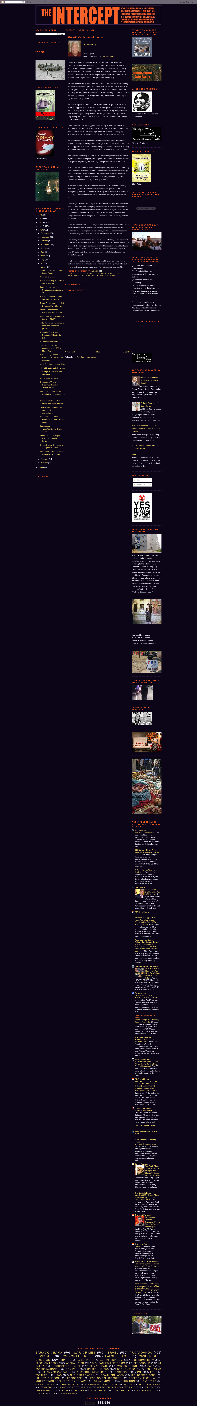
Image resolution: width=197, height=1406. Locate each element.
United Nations (98, 1369)
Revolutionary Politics (145, 1126)
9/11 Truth (80, 273)
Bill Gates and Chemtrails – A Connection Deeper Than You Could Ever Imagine (152, 1222)
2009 (40, 467)
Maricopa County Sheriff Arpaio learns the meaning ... (52, 394)
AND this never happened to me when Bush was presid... (52, 326)
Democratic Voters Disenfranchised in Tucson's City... (49, 385)
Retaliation (98, 1390)
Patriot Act (119, 273)
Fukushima (154, 1369)
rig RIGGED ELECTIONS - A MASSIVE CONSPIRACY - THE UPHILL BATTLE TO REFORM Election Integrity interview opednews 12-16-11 (146, 1086)
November (45, 237)
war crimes (109, 275)
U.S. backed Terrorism (108, 1363)
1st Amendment (103, 1381)
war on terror (128, 1366)
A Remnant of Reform (49, 342)
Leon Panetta (120, 1390)
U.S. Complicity (143, 1360)
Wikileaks (150, 1387)
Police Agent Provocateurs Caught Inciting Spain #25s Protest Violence (145, 922)
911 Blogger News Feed (145, 850)
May (43, 259)
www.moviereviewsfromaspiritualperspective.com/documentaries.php (147, 1286)
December (45, 233)
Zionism (42, 1356)
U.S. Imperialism (111, 1360)
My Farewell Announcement (146, 1144)
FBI (152, 1372)
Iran (64, 1360)
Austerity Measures (91, 1372)
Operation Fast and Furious (101, 1384)
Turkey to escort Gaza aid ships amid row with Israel (150, 380)
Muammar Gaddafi (55, 1372)
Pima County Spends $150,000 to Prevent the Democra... (51, 357)
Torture (99, 275)
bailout (134, 1387)
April (43, 263)
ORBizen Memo (142, 1079)
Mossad (128, 1384)
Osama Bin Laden (104, 273)
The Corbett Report (143, 1193)
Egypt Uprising (81, 1387)
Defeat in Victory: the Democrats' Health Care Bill (51, 335)
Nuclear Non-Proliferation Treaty (61, 1381)
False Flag (91, 273)
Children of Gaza (47, 277)
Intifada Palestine (143, 1037)
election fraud (47, 1363)
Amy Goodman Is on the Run (52, 364)
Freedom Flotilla (142, 1378)
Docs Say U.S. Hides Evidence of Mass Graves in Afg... (52, 419)
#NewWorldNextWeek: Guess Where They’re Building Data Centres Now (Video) (146, 1064)
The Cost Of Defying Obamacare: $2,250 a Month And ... (50, 348)
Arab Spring (149, 1381)
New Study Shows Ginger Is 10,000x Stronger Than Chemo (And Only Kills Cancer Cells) (152, 1170)
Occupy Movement (150, 1384)
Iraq (59, 1375)
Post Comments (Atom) (86, 357)
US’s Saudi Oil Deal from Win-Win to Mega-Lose (152, 892)
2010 (40, 230)
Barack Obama (49, 1352)
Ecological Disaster (105, 1378)
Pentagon (47, 1387)
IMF (139, 1372)
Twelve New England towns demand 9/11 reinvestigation (51, 410)
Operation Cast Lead (110, 1387)
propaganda (140, 1352)
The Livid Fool (141, 1244)
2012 (40, 222)
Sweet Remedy (141, 1164)
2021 (40, 215)
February (45, 459)
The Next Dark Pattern (144, 1110)
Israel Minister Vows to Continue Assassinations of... (51, 290)
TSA (53, 1393)
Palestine (83, 1360)
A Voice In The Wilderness (147, 870)
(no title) (133, 454)
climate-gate (99, 1366)
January (44, 463)
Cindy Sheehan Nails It (50, 378)
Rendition (128, 1381)
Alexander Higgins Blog (146, 918)
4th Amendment (45, 1384)
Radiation (122, 1372)
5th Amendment (146, 1390)
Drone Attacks (127, 1369)
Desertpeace (140, 993)
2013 (40, 218)
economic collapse (67, 1366)
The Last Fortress (143, 1215)
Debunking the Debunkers (147, 966)
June (43, 256)
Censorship (141, 1363)
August (44, 248)
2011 (40, 226)
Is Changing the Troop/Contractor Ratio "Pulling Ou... (51, 429)
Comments (140, 485)
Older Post (127, 352)
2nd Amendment (45, 1390)
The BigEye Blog (89, 44)
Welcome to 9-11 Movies (145, 832)
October (44, 241)
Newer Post (70, 352)
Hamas (62, 1387)
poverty (41, 1393)
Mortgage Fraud (69, 1393)
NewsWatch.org (108, 56)
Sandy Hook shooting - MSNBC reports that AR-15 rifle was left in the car (145, 428)
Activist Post (140, 887)
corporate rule (77, 1356)
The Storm (139, 872)
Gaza (150, 1366)
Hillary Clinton (47, 1378)
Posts (137, 480)
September (46, 244)
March (44, 267)
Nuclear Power (81, 1375)
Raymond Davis (69, 1384)
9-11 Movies (140, 830)
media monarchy (142, 1059)
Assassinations (46, 1369)
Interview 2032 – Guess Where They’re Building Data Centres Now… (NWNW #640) (147, 1197)
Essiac (138, 1246)
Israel (112, 1352)
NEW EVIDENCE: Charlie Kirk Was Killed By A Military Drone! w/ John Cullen (152, 973)
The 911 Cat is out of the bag (52, 368)
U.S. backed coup (143, 1375)
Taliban (79, 1390)
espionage (74, 1378)
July (43, 252)
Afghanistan (75, 1363)
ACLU (65, 1390)
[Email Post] (100, 271)
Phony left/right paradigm (81, 275)
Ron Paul (72, 1369)
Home (98, 352)
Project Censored (143, 1108)
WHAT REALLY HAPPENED (147, 1262)
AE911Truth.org (142, 912)
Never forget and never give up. (147, 852)
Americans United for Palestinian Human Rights (147, 941)
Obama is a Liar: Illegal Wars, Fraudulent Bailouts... (50, 438)
